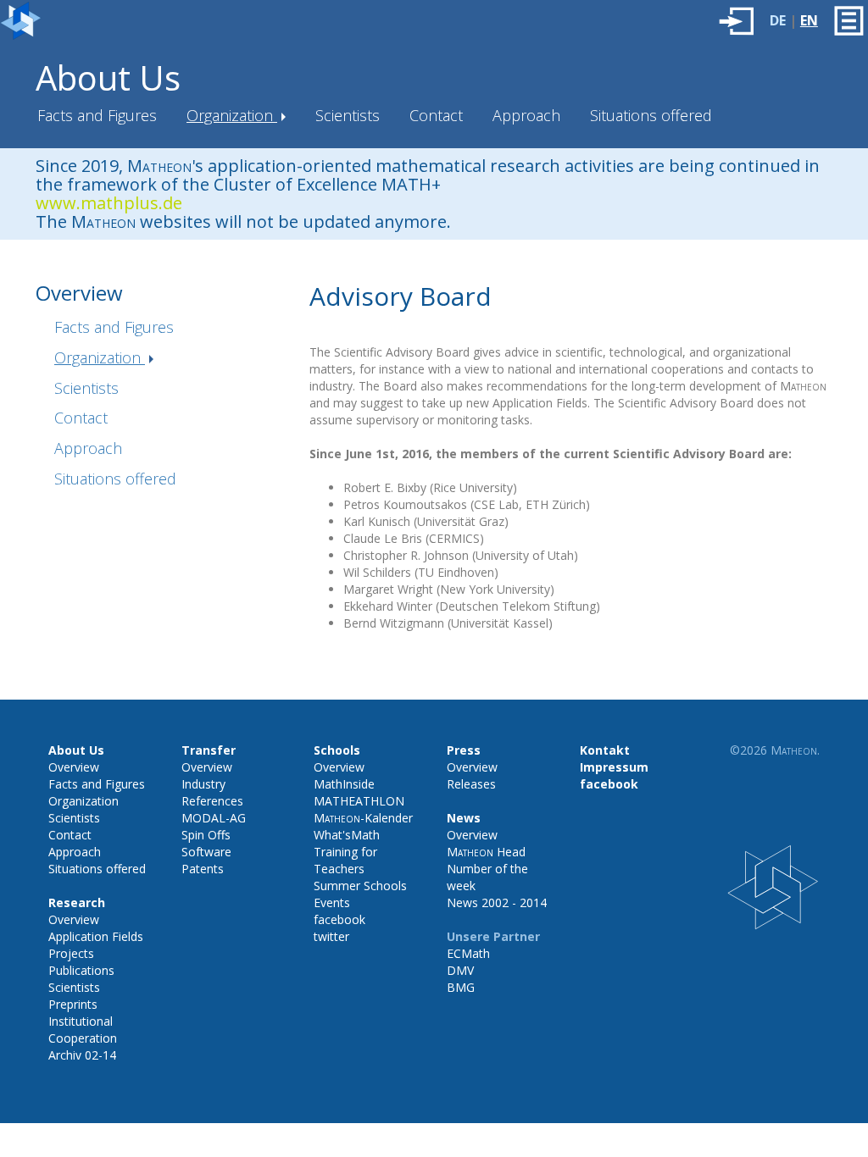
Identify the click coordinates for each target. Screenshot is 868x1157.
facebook (339, 919)
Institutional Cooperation (82, 1029)
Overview (73, 767)
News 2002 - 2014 (497, 902)
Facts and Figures (97, 115)
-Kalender (363, 818)
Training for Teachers (345, 860)
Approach (526, 115)
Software (206, 852)
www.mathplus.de (109, 202)
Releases (471, 784)
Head (486, 852)
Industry (203, 784)
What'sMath (347, 835)
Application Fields (95, 936)
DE (778, 20)
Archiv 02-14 (82, 1055)
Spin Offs (206, 835)
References (212, 801)
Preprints (72, 1004)
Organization (231, 115)
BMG (461, 987)
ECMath (468, 953)
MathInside (344, 784)
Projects (71, 953)
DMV (460, 970)
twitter (331, 936)
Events (332, 902)
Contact (436, 115)
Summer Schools (360, 885)
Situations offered (651, 115)
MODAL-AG (213, 818)
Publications (81, 970)
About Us (108, 77)
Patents (202, 869)
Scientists (347, 115)
